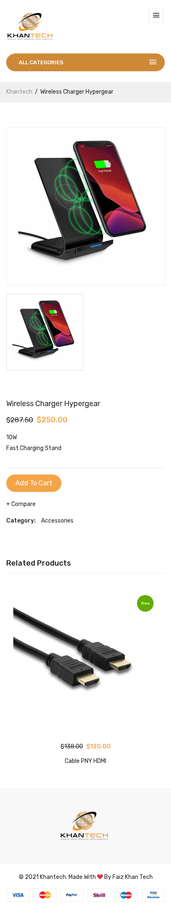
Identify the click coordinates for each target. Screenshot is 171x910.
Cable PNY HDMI (85, 761)
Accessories (57, 520)
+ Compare (21, 504)
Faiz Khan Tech (132, 877)
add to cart (33, 483)
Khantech (19, 91)
